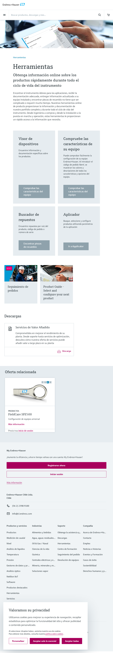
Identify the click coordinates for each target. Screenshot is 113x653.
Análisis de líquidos (16, 549)
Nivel (9, 543)
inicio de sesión (25, 430)
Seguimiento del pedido (69, 554)
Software (11, 582)
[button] (56, 465)
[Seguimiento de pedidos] (34, 287)
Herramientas (19, 57)
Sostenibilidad (89, 565)
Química (36, 554)
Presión (10, 560)
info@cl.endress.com (22, 513)
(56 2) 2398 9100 (20, 505)
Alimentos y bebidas (41, 532)
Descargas (62, 538)
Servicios (11, 598)
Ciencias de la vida (40, 549)
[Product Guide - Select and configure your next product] (69, 287)
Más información (16, 424)
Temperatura (13, 554)
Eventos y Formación (93, 554)
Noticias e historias (92, 549)
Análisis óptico (13, 571)
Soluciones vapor (40, 571)
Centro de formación (67, 549)
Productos (13, 411)
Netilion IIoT (12, 576)
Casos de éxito (90, 560)
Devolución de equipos (68, 560)
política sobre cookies (54, 634)
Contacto (87, 538)
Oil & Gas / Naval (40, 543)
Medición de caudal (16, 538)
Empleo (86, 543)
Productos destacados (17, 587)
